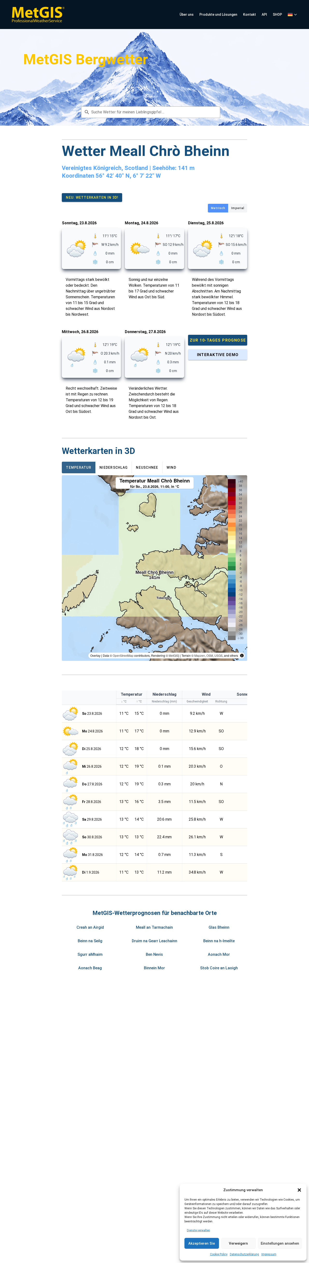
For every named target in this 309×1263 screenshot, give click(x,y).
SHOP (277, 14)
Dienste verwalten (198, 1230)
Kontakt (249, 14)
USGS (218, 655)
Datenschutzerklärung (244, 1254)
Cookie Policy (218, 1254)
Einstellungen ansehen (280, 1243)
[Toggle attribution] (242, 655)
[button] (299, 1190)
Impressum (268, 1254)
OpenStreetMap (123, 655)
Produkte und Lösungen (218, 14)
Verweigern (238, 1243)
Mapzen (199, 655)
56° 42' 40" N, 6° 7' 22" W (128, 175)
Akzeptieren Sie (201, 1243)
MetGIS (173, 655)
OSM (209, 655)
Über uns (187, 14)
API (264, 14)
